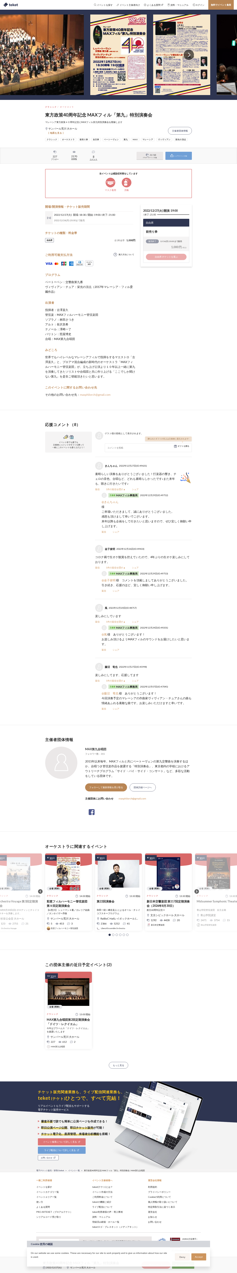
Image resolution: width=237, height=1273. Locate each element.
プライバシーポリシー (159, 1192)
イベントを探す (44, 1187)
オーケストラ (67, 107)
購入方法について (126, 254)
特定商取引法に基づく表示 (161, 1206)
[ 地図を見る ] (56, 132)
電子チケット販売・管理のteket (50, 1170)
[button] (110, 935)
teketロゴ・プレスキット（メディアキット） (115, 1226)
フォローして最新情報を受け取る (106, 787)
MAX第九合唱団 (95, 749)
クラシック (51, 107)
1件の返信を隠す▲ (115, 489)
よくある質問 (43, 1206)
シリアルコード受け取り (48, 1216)
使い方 (39, 1201)
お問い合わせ (155, 1221)
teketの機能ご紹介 (101, 1201)
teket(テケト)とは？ (102, 1187)
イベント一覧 (74, 1170)
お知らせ (152, 1216)
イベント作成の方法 (102, 1192)
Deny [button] (182, 1257)
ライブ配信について (102, 1206)
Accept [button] (199, 1257)
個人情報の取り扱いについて (162, 1201)
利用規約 (152, 1187)
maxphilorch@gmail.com (95, 394)
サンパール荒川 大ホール (82, 1267)
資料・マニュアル (101, 1216)
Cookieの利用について (159, 1197)
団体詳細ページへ (143, 787)
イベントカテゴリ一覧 (47, 1192)
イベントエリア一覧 (46, 1197)
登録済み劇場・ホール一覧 (105, 1221)
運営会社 (152, 1211)
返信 (97, 489)
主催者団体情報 (180, 130)
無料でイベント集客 (221, 4)
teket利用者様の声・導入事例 (107, 1211)
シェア (135, 489)
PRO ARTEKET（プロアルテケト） (54, 1211)
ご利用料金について (102, 1197)
